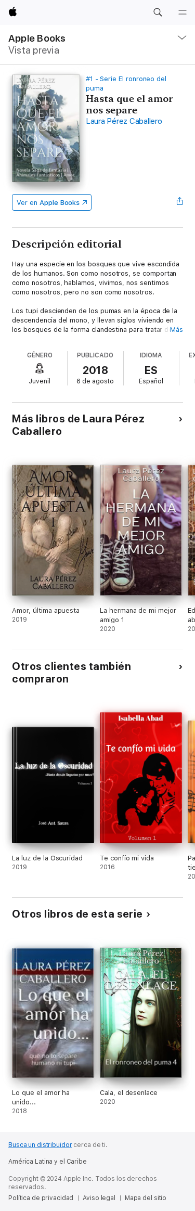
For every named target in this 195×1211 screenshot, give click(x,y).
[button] (157, 12)
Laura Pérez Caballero (124, 121)
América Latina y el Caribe (47, 1161)
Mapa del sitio (145, 1198)
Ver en (48, 203)
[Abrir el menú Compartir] (180, 202)
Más (176, 329)
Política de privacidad (40, 1198)
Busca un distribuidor (40, 1145)
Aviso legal (99, 1198)
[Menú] (182, 12)
